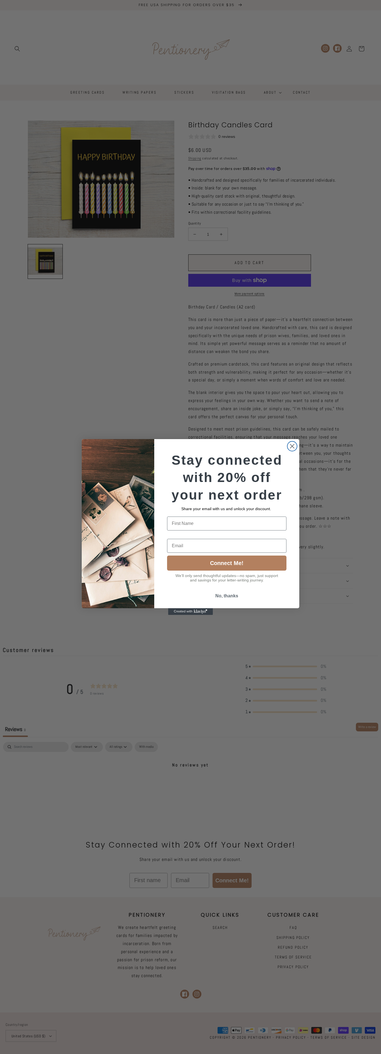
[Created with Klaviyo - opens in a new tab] (190, 611)
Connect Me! (226, 563)
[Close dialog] (292, 446)
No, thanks (226, 595)
